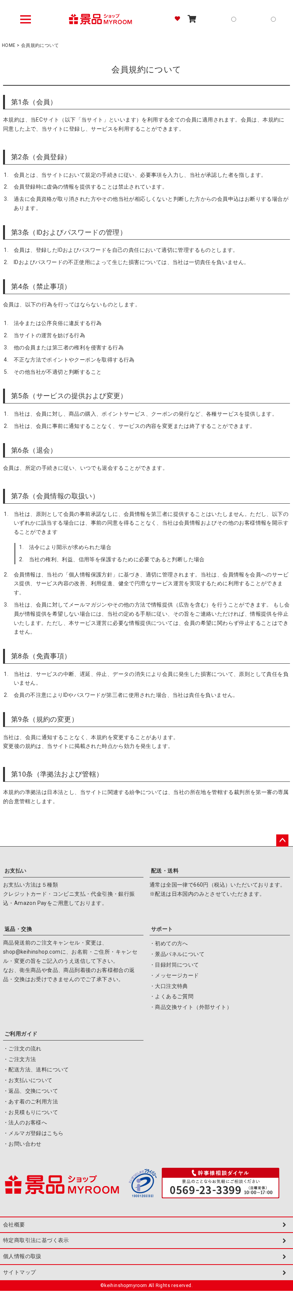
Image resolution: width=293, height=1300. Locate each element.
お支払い (16, 871)
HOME (9, 45)
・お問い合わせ (22, 1144)
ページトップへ (282, 840)
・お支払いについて (28, 1080)
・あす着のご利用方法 (30, 1101)
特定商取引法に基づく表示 (36, 1240)
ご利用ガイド (21, 1034)
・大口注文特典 (169, 986)
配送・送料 (165, 871)
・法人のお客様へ (25, 1122)
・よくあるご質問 (171, 996)
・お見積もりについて (30, 1112)
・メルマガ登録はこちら (33, 1133)
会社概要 (14, 1225)
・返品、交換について (30, 1091)
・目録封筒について (174, 965)
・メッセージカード (174, 975)
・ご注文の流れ (22, 1048)
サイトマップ (19, 1272)
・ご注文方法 (19, 1059)
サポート (162, 929)
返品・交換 (18, 929)
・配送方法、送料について (36, 1069)
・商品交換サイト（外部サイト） (191, 1007)
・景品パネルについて (177, 954)
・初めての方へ (169, 943)
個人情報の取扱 (22, 1256)
